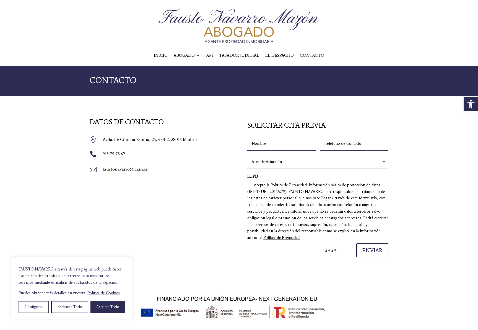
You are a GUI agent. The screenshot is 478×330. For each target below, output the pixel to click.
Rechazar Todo (69, 307)
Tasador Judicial (239, 55)
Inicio (161, 55)
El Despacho (279, 55)
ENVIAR (372, 250)
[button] (471, 104)
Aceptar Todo (107, 307)
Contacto (312, 55)
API (209, 55)
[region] (72, 288)
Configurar (34, 307)
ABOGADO (184, 55)
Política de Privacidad (281, 237)
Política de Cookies (103, 293)
